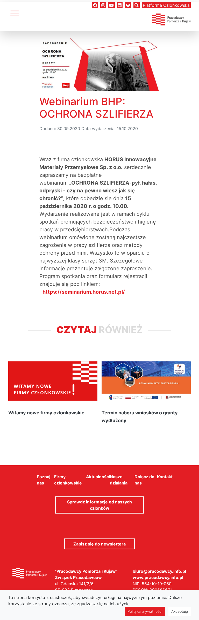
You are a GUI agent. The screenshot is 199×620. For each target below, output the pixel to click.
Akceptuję (179, 611)
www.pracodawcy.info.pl (158, 577)
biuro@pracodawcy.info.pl (159, 571)
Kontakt (165, 476)
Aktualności (98, 476)
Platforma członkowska (166, 5)
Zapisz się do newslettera (99, 544)
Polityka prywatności (144, 611)
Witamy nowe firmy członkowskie (46, 412)
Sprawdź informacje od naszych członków (99, 505)
